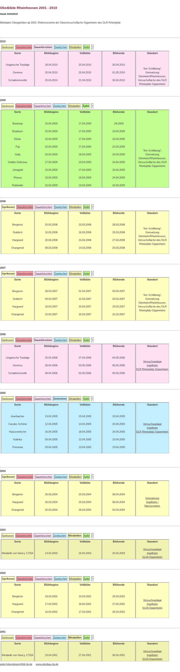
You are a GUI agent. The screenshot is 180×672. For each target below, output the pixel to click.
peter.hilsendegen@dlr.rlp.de (16, 664)
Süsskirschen (24, 47)
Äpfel (86, 47)
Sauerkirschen (42, 106)
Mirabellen (75, 47)
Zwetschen (60, 47)
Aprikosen (8, 47)
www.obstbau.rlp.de (47, 664)
